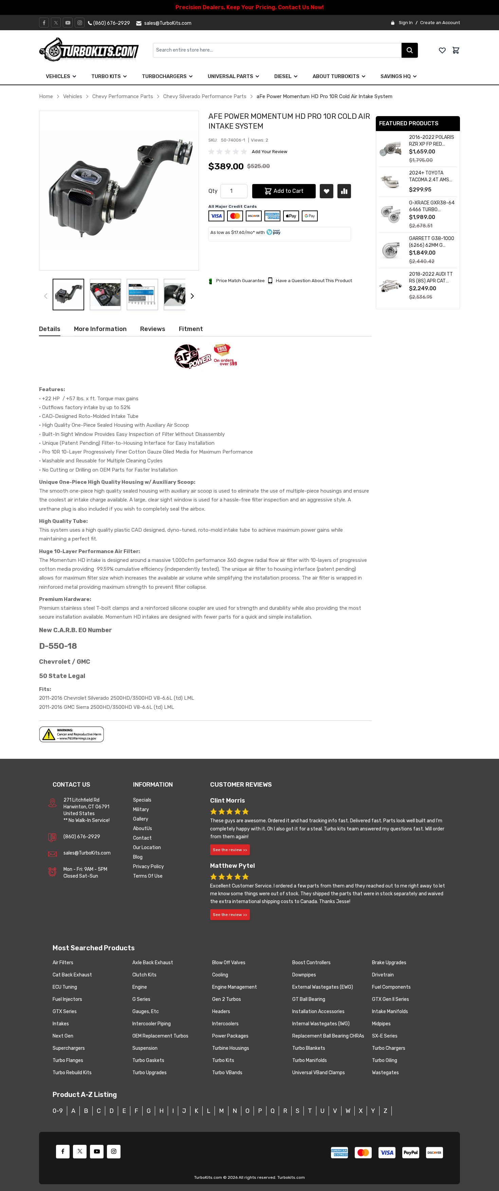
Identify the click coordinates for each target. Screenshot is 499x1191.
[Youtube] (68, 22)
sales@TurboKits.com (87, 853)
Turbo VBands (227, 1073)
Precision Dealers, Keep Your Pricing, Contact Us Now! (249, 7)
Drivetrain (383, 975)
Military (141, 809)
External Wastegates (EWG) (322, 987)
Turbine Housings (230, 1048)
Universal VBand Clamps (318, 1073)
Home (46, 96)
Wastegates (385, 1073)
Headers (221, 1011)
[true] (74, 76)
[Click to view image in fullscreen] (119, 190)
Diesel (283, 76)
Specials (142, 800)
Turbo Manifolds (309, 1060)
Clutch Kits (144, 975)
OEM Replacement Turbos (160, 1036)
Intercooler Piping (151, 1024)
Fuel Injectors (67, 999)
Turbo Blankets (308, 1048)
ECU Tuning (65, 987)
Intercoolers (225, 1024)
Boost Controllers (311, 963)
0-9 (58, 1111)
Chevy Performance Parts (122, 96)
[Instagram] (79, 22)
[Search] (410, 50)
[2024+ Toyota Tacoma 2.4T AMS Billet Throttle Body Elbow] (391, 182)
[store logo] (96, 50)
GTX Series (65, 1011)
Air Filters (63, 963)
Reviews (152, 329)
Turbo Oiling (384, 1060)
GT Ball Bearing (308, 999)
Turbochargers (164, 76)
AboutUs (142, 828)
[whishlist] (442, 50)
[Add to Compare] (344, 191)
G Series (141, 999)
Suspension (145, 1048)
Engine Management (234, 987)
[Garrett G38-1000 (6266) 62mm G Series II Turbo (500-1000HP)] (391, 250)
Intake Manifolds (390, 1011)
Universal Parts (230, 76)
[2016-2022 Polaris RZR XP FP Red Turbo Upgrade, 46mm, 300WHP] (391, 149)
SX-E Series (385, 1036)
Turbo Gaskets (148, 1060)
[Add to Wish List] (326, 191)
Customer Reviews (241, 784)
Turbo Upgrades (149, 1073)
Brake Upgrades (389, 963)
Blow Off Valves (228, 963)
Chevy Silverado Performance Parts (204, 96)
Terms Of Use (148, 876)
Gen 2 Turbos (226, 999)
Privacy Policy (148, 866)
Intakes (61, 1024)
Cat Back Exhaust (72, 975)
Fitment (191, 329)
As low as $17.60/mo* (232, 232)
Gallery (140, 819)
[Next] (192, 296)
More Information (100, 329)
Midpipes (381, 1024)
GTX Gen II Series (390, 999)
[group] (228, 152)
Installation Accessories (318, 1011)
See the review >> (230, 849)
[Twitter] (56, 22)
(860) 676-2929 (81, 837)
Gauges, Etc (145, 1011)
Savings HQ (396, 76)
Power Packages (230, 1036)
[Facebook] (44, 22)
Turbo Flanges (68, 1060)
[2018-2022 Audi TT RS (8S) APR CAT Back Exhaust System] (391, 286)
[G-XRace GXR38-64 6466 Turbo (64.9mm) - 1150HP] (391, 215)
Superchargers (69, 1048)
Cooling (220, 975)
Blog (138, 857)
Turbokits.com (291, 1177)
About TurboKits (336, 76)
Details (49, 329)
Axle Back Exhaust (152, 963)
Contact (142, 838)
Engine (139, 987)
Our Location (147, 847)
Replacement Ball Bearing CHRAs (328, 1036)
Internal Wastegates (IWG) (321, 1024)
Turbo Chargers (388, 1048)
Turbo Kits (106, 76)
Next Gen (63, 1036)
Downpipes (304, 975)
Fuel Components (391, 987)
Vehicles (58, 76)
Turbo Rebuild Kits (72, 1073)
